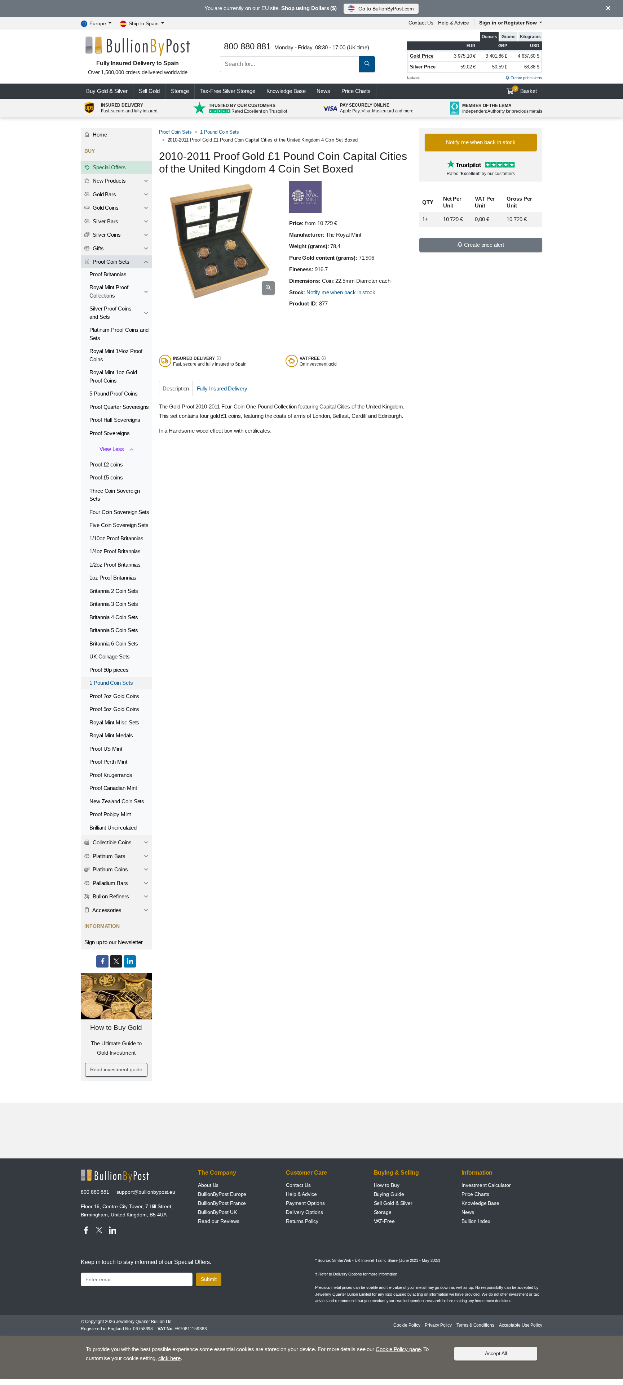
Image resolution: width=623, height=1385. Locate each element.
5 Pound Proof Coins (113, 393)
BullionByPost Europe (222, 1194)
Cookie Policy (406, 1325)
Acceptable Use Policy (520, 1325)
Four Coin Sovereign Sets (119, 512)
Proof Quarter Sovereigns (119, 407)
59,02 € (468, 67)
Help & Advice (453, 23)
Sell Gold (149, 91)
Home (99, 134)
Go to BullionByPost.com (386, 9)
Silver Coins (106, 235)
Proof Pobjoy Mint (110, 814)
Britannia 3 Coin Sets (113, 604)
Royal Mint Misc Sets (114, 722)
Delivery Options (304, 1212)
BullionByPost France (222, 1203)
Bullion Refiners (110, 896)
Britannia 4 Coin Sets (113, 617)
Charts (356, 91)
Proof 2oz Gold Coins (114, 696)
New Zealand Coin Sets (116, 801)
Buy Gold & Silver (107, 91)
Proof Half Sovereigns (114, 420)
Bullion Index (475, 1221)
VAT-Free (384, 1221)
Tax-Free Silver (227, 91)
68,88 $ (531, 67)
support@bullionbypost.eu (145, 1192)
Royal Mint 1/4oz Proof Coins (115, 355)
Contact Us (298, 1185)
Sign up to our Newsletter (113, 942)
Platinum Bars (108, 856)
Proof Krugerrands (110, 775)
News (323, 91)
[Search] (367, 64)
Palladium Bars (109, 883)
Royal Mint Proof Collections (108, 291)
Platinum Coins (109, 869)
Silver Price (423, 67)
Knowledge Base (286, 91)
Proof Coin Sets (175, 132)
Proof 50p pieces (109, 670)
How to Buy (386, 1185)
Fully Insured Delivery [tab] (222, 388)
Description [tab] (176, 388)
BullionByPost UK (217, 1212)
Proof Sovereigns (109, 433)
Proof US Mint (105, 749)
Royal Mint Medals (111, 735)
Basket (525, 90)
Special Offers (108, 167)
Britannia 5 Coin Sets (113, 630)
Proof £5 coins (106, 477)
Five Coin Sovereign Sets (119, 525)
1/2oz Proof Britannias (115, 565)
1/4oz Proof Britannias (115, 551)
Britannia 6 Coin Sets (113, 643)
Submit (209, 1279)
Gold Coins (105, 208)
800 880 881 (95, 1192)
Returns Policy (302, 1221)
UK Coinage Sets (109, 656)
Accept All (496, 1353)
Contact (420, 23)
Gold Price (421, 56)
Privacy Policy (438, 1325)
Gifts (97, 248)
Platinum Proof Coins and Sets (119, 334)
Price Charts (475, 1194)
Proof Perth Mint (108, 762)
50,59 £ (499, 67)
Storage (180, 91)
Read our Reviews (218, 1221)
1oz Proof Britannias (112, 578)
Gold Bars (103, 194)
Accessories (106, 910)
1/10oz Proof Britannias (116, 538)
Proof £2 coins (106, 464)
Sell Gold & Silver (393, 1203)
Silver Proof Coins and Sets (110, 312)
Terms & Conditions (475, 1325)
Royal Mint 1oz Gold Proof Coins (113, 376)
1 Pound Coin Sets (219, 132)
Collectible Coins (111, 842)
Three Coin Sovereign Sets (114, 495)
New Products (108, 181)
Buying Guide (389, 1194)
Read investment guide (116, 1069)
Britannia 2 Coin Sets (113, 591)
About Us (208, 1185)
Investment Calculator (486, 1185)
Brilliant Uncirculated (113, 828)
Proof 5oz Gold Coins (114, 709)
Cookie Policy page (398, 1349)
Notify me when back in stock (340, 292)
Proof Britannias (108, 274)
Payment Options (305, 1203)
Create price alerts (525, 78)
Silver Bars (104, 221)
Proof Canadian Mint (113, 788)
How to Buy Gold (116, 1027)
